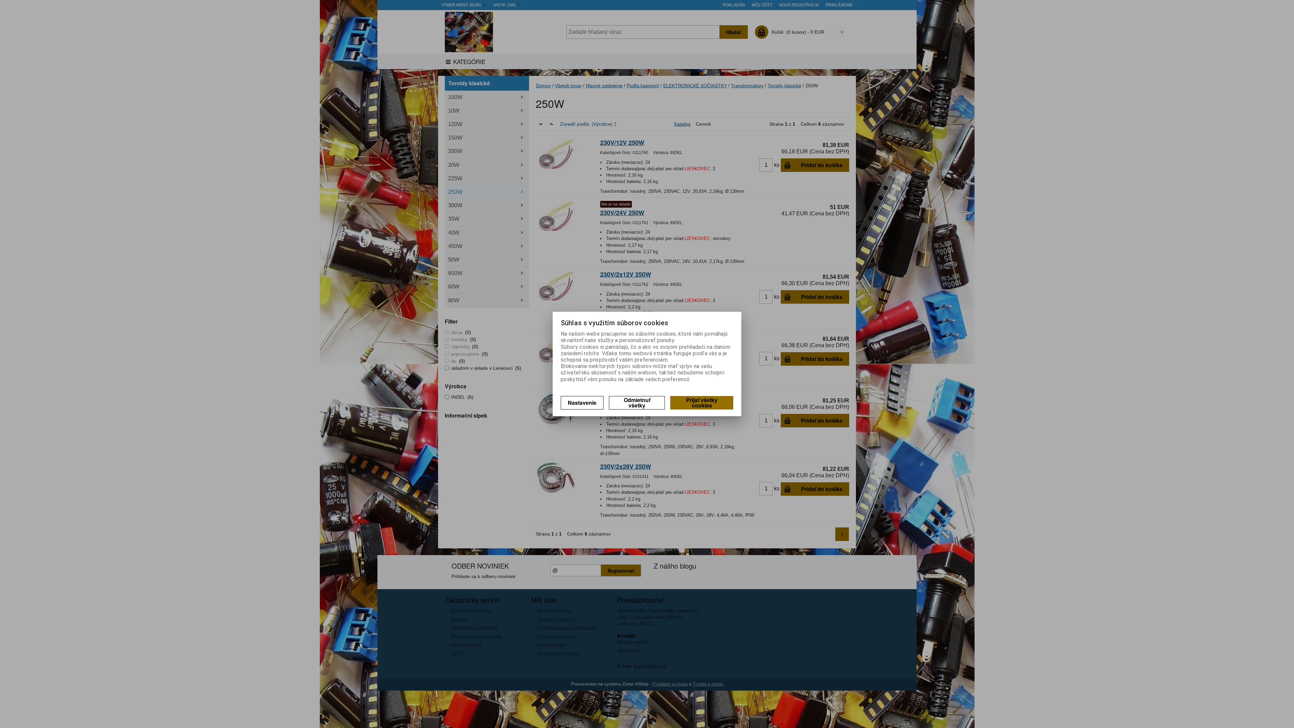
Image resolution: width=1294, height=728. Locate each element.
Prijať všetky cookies (701, 402)
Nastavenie (582, 402)
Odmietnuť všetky (637, 402)
